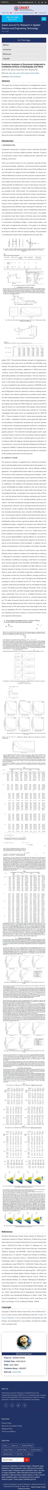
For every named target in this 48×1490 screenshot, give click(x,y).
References (7, 54)
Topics (29, 1454)
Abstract (6, 45)
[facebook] (35, 2)
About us (15, 1445)
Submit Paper (22, 1450)
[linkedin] (42, 2)
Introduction (7, 49)
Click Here (16, 1372)
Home (3, 31)
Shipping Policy (7, 1428)
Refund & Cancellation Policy (12, 1426)
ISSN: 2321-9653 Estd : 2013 (12, 18)
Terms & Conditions (9, 1431)
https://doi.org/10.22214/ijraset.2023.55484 (24, 73)
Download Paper (25, 1353)
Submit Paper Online (38, 1487)
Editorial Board (27, 1445)
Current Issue (36, 1450)
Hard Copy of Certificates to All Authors (16, 12)
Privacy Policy (6, 1423)
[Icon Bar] (43, 19)
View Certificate (15, 76)
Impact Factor (8, 1450)
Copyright (6, 58)
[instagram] (45, 2)
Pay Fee (20, 1454)
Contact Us (4, 2)
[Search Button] (26, 1460)
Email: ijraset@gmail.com (25, 2)
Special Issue (8, 1454)
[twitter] (38, 2)
